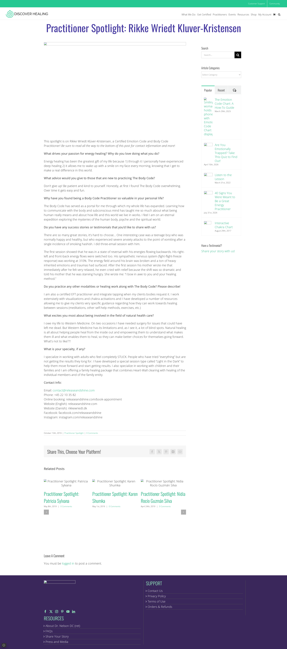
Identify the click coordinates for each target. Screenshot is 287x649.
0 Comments (92, 433)
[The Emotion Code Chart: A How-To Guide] (208, 100)
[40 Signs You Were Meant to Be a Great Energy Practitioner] (208, 193)
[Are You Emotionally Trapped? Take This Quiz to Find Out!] (208, 145)
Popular (208, 90)
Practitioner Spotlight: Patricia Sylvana (66, 483)
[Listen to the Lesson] (208, 175)
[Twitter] (50, 611)
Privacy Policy (157, 596)
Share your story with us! (218, 251)
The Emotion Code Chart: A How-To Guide (224, 104)
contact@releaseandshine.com (74, 390)
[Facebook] (45, 611)
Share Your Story (57, 636)
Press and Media (57, 642)
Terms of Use (156, 601)
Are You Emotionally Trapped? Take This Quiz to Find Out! (226, 153)
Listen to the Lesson (223, 177)
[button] (279, 14)
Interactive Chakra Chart (224, 225)
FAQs (49, 631)
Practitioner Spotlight (74, 433)
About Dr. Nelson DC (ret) (63, 626)
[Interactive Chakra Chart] (207, 223)
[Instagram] (56, 611)
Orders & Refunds (160, 607)
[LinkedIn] (73, 611)
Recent (221, 90)
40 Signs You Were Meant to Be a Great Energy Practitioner (225, 201)
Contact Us (155, 591)
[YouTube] (67, 611)
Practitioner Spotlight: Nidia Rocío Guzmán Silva (163, 483)
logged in (68, 563)
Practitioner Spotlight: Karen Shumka (114, 483)
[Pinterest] (62, 611)
